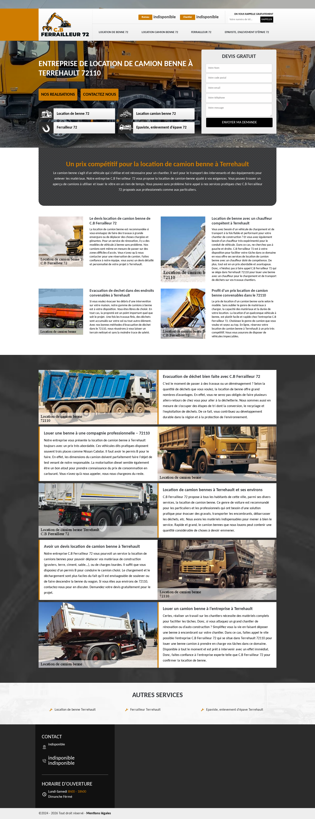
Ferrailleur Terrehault (145, 710)
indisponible (159, 17)
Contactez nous (99, 94)
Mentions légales (98, 813)
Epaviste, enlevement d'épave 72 (247, 32)
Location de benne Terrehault (75, 710)
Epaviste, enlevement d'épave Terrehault (234, 710)
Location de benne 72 (113, 32)
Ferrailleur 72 (201, 32)
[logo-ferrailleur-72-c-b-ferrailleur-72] (65, 25)
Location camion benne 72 (160, 32)
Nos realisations (58, 94)
